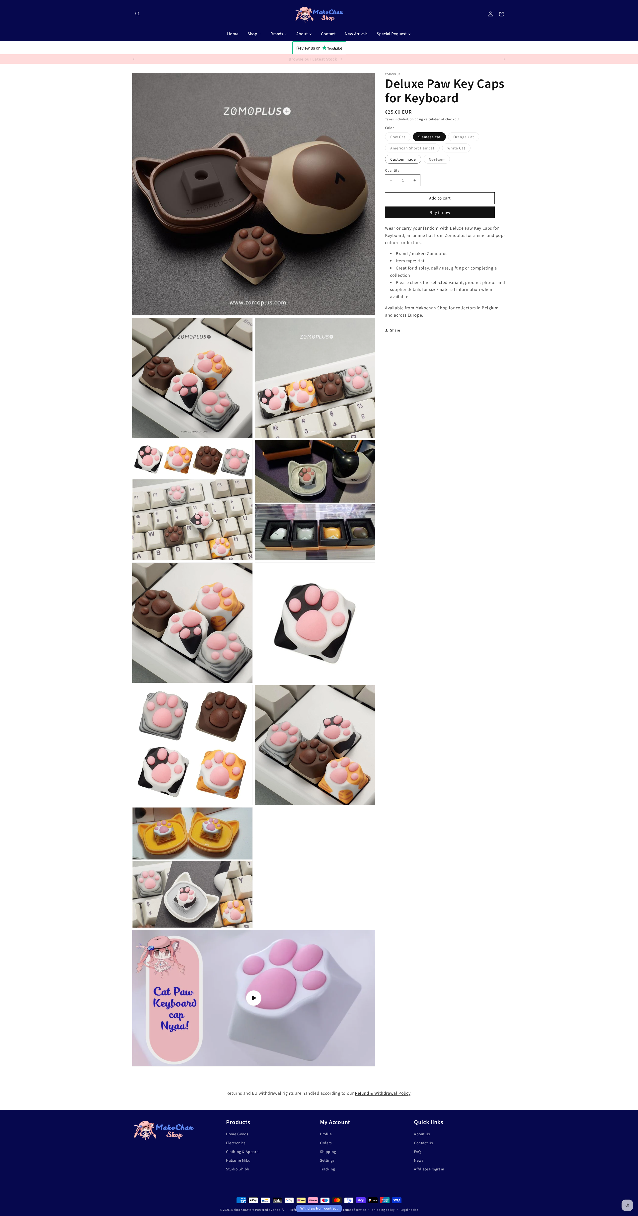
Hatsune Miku (238, 1159)
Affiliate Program (429, 1168)
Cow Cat (400, 137)
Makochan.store (242, 1210)
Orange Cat (466, 137)
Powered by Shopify (269, 1210)
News (418, 1159)
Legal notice (409, 1209)
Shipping (416, 119)
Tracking (327, 1168)
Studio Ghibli (237, 1168)
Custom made (403, 159)
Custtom (439, 160)
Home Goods (237, 1133)
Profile (326, 1133)
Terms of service (354, 1209)
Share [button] (395, 330)
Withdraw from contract (319, 1208)
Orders (326, 1142)
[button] (137, 13)
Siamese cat (429, 137)
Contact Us (423, 1142)
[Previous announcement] (133, 59)
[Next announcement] (504, 59)
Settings (327, 1159)
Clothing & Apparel (243, 1151)
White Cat (459, 149)
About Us (422, 1133)
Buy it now (440, 212)
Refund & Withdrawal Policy (382, 1093)
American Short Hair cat (415, 149)
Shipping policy (383, 1209)
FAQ (417, 1151)
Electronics (236, 1142)
